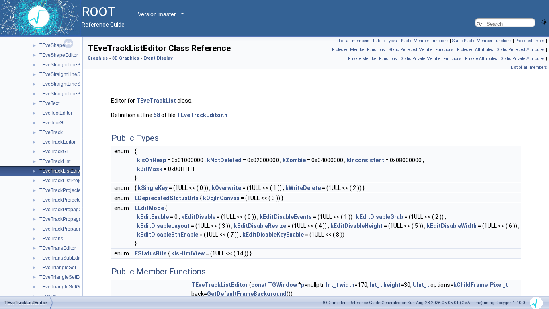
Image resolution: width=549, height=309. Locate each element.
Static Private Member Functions (431, 58)
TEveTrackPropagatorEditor (69, 219)
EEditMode (149, 208)
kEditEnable (153, 217)
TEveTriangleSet (57, 267)
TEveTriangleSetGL (60, 287)
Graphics (98, 58)
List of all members (351, 40)
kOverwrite (226, 188)
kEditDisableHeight (356, 225)
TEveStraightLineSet (61, 65)
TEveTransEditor (57, 248)
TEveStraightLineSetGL (65, 84)
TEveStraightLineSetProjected (72, 94)
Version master (157, 14)
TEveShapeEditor (58, 55)
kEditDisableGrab (379, 217)
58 (157, 115)
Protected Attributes (475, 49)
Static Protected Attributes (521, 49)
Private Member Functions (372, 58)
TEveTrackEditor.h (202, 115)
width (347, 285)
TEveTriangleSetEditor (64, 277)
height (392, 285)
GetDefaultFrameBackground (247, 293)
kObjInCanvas (221, 198)
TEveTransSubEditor (62, 258)
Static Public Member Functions (482, 40)
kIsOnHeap (151, 160)
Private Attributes (481, 58)
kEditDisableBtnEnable (167, 234)
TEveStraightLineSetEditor (68, 74)
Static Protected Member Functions (421, 49)
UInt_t (421, 285)
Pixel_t (499, 285)
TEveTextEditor (55, 113)
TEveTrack (51, 132)
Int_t (332, 285)
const (259, 285)
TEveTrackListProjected (65, 180)
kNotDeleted (224, 160)
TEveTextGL (52, 123)
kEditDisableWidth (452, 225)
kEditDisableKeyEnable (273, 234)
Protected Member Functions (358, 49)
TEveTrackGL (54, 151)
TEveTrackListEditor (61, 171)
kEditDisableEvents (286, 217)
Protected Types (530, 40)
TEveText (49, 103)
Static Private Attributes (523, 58)
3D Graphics (125, 58)
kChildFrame (470, 285)
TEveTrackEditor (57, 142)
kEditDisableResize (260, 225)
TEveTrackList (54, 161)
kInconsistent (365, 160)
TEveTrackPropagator (63, 209)
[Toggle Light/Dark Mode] (544, 21)
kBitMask (149, 169)
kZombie (294, 160)
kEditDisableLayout (163, 225)
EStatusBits (151, 253)
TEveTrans (51, 238)
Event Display (157, 58)
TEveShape (52, 45)
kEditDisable (198, 217)
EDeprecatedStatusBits (167, 198)
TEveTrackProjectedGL (64, 200)
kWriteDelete (303, 188)
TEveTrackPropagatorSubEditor (74, 229)
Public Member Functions (425, 40)
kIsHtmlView (188, 253)
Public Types (385, 40)
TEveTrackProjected (61, 190)
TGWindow (282, 285)
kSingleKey (153, 188)
